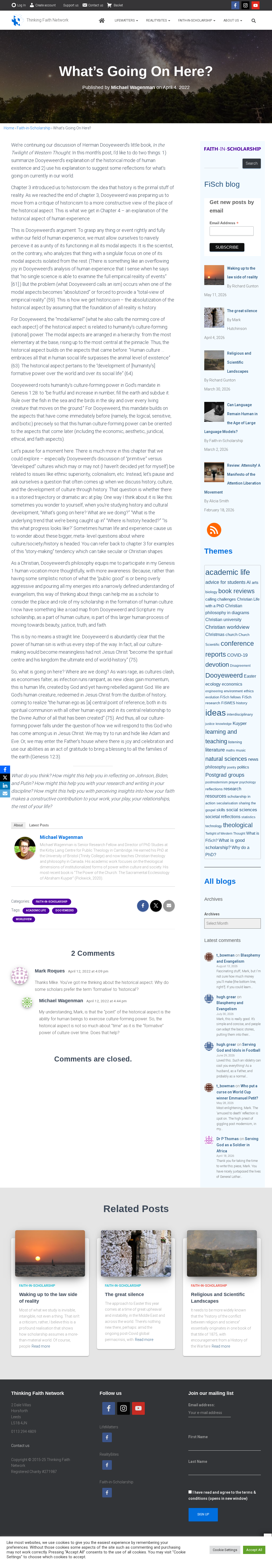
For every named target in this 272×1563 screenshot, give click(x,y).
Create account (45, 5)
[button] (136, 20)
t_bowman (225, 955)
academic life (36, 910)
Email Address (224, 223)
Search (252, 163)
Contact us (95, 5)
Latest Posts (39, 825)
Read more (41, 1346)
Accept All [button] (254, 1550)
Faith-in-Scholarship (195, 20)
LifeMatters (125, 20)
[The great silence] (136, 1253)
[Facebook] (235, 5)
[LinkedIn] (5, 785)
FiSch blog (222, 184)
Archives (212, 914)
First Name (198, 1437)
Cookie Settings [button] (225, 1550)
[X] (5, 777)
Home (9, 128)
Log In (21, 5)
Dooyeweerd (65, 910)
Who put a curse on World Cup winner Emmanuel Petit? (237, 1092)
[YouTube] (256, 5)
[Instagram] (245, 5)
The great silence (124, 1294)
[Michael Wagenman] (25, 848)
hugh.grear (226, 997)
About (18, 825)
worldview (24, 919)
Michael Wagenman (61, 837)
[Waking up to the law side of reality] (50, 1253)
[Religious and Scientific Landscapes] (222, 1253)
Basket (118, 5)
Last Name (197, 1461)
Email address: (201, 1405)
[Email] (5, 793)
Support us (71, 5)
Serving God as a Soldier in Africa (237, 1145)
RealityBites (157, 20)
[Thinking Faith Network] (40, 20)
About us (231, 20)
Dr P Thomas (227, 1139)
